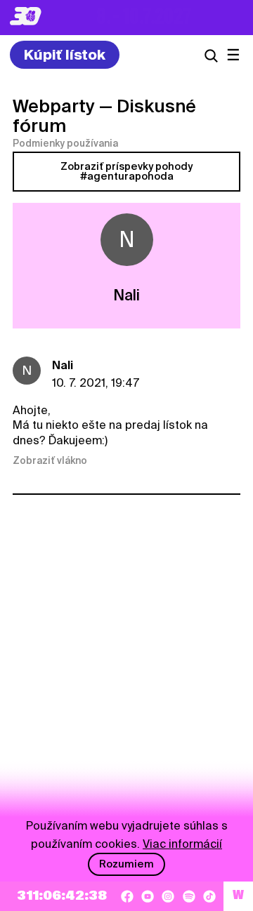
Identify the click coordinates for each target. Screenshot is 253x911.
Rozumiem (126, 864)
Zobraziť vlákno (50, 460)
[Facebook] (127, 896)
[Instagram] (168, 896)
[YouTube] (147, 896)
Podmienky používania (65, 143)
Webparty (54, 106)
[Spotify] (189, 896)
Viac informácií (182, 844)
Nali (62, 365)
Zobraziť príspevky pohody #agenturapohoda (126, 171)
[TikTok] (209, 896)
